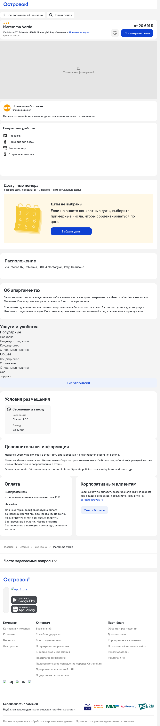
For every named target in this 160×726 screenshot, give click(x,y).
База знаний (44, 628)
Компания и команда (16, 628)
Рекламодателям (118, 652)
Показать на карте (79, 32)
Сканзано (41, 547)
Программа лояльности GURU (55, 669)
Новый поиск (62, 15)
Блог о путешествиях (49, 640)
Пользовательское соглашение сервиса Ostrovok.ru (69, 663)
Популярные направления (52, 646)
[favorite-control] (115, 33)
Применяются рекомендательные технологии (105, 721)
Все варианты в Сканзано (25, 15)
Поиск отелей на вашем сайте (127, 646)
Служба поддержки (48, 634)
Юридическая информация (53, 652)
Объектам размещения (122, 628)
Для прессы (10, 646)
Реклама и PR (116, 657)
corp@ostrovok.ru (92, 499)
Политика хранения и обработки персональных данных (38, 721)
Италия (24, 547)
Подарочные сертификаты (52, 675)
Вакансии (9, 640)
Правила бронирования (51, 657)
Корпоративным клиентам (124, 640)
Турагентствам (117, 634)
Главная (8, 547)
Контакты (9, 634)
